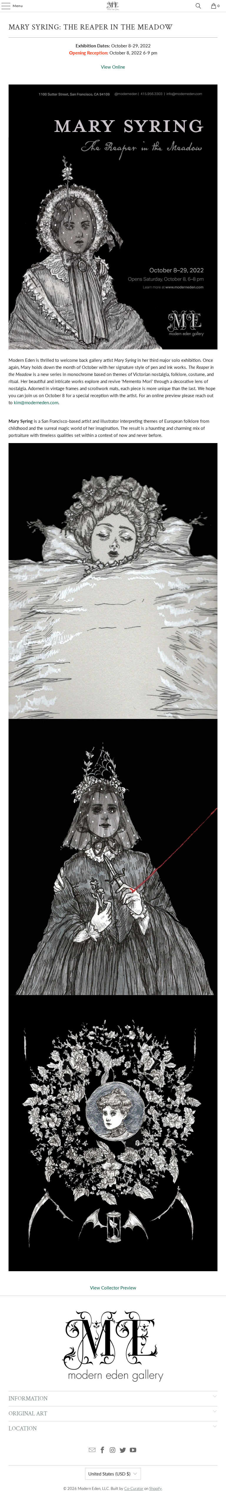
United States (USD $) (109, 1473)
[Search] (198, 6)
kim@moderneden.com (36, 402)
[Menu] (3, 6)
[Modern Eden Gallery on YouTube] (133, 1450)
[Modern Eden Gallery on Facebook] (102, 1450)
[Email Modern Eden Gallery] (92, 1450)
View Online (113, 66)
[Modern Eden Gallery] (113, 6)
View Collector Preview (113, 1287)
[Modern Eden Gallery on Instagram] (112, 1450)
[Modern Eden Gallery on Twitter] (123, 1450)
